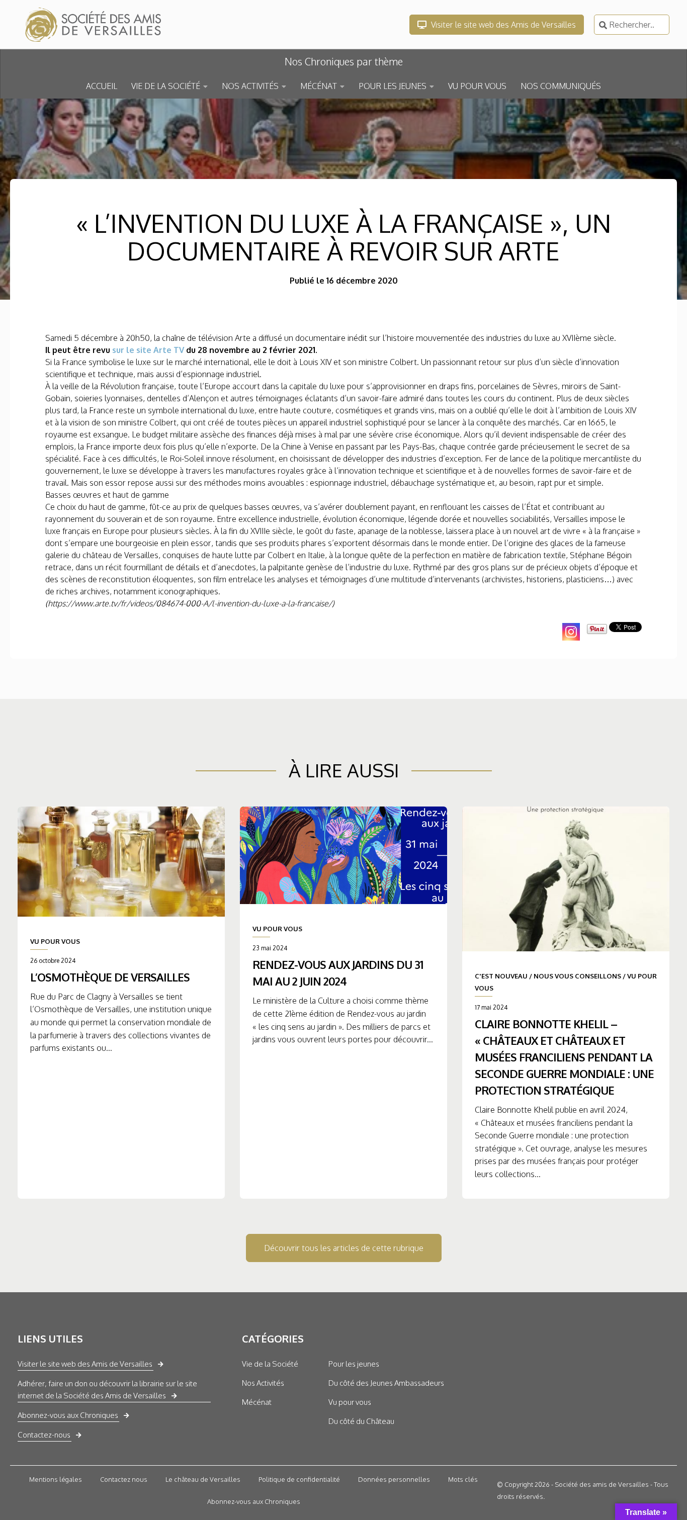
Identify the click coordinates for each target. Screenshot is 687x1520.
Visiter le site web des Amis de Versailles (502, 25)
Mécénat (257, 1402)
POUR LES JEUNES (392, 86)
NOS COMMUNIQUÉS (561, 86)
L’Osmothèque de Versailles (110, 977)
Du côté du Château (361, 1421)
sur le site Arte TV (149, 350)
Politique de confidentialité (299, 1479)
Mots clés (463, 1479)
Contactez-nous (44, 1435)
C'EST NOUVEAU (501, 976)
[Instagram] (571, 632)
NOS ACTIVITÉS (250, 86)
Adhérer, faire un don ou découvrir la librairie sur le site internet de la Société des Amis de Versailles (107, 1389)
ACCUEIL (101, 86)
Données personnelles (394, 1479)
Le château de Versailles (202, 1479)
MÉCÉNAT (318, 86)
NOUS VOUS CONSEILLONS (577, 976)
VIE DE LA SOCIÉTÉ (165, 86)
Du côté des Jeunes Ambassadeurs (386, 1383)
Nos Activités (263, 1383)
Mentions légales (55, 1479)
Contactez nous (123, 1479)
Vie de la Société (270, 1364)
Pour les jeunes (353, 1364)
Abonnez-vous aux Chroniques (68, 1415)
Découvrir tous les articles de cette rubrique (343, 1248)
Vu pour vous (349, 1402)
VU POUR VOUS (477, 86)
